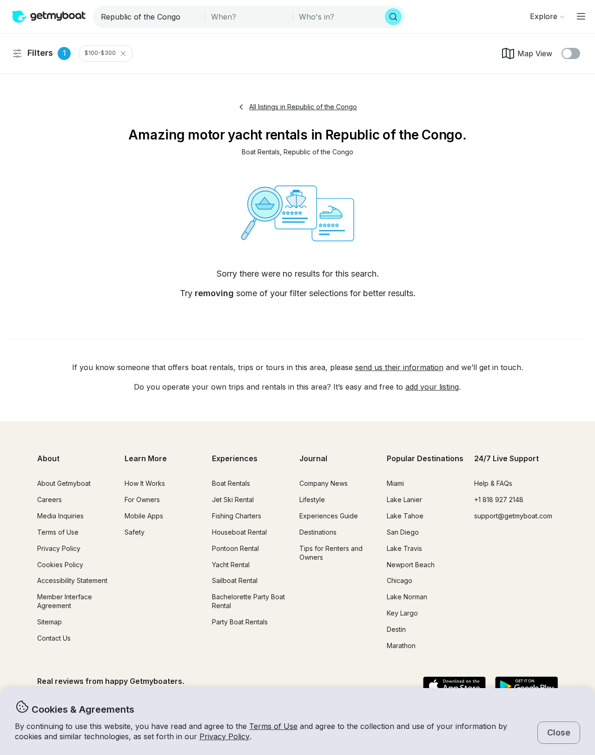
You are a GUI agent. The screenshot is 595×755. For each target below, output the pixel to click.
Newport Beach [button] (411, 565)
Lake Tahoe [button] (405, 516)
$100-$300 (100, 53)
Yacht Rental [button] (231, 565)
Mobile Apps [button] (144, 516)
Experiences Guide (328, 516)
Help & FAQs (493, 483)
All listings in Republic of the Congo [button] (303, 107)
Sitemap (49, 622)
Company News (323, 483)
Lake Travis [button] (404, 548)
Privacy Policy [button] (224, 736)
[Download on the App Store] (454, 686)
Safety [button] (135, 532)
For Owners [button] (142, 499)
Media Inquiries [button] (60, 516)
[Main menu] (581, 16)
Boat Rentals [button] (231, 483)
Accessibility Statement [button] (72, 580)
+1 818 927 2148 (498, 499)
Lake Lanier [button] (404, 499)
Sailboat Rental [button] (235, 580)
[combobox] (150, 17)
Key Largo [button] (402, 613)
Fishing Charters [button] (236, 516)
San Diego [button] (403, 532)
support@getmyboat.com (513, 516)
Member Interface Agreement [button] (64, 601)
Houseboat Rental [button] (239, 532)
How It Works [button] (145, 483)
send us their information (399, 367)
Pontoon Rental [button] (235, 548)
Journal (313, 458)
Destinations (318, 532)
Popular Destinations (425, 458)
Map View (534, 53)
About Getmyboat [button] (64, 483)
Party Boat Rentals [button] (240, 622)
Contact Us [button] (54, 638)
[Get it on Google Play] (526, 686)
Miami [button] (395, 483)
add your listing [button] (432, 386)
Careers (49, 499)
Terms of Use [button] (273, 726)
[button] (261, 152)
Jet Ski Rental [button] (233, 499)
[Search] (393, 16)
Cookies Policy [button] (60, 565)
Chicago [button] (399, 580)
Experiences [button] (235, 458)
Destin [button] (396, 629)
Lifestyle (312, 499)
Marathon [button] (401, 645)
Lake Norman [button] (407, 597)
